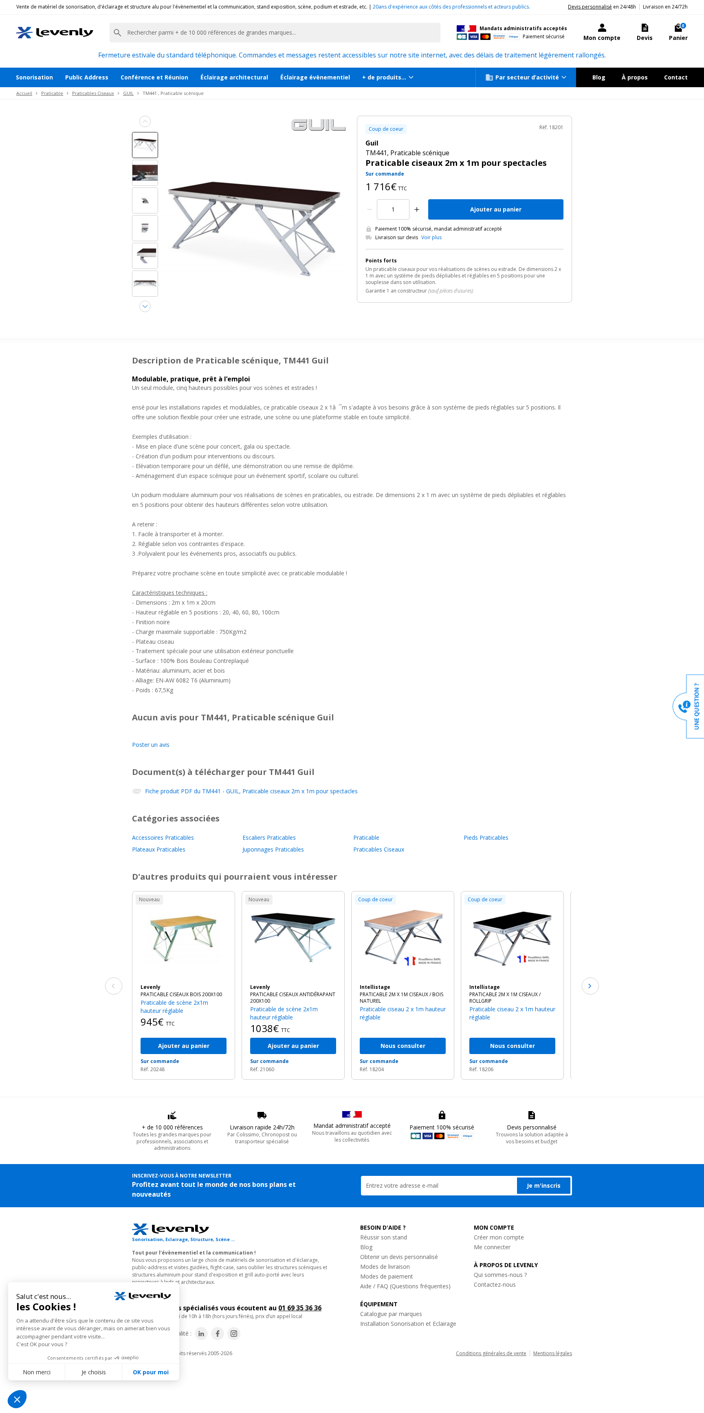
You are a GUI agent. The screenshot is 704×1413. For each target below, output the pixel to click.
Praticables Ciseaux (93, 93)
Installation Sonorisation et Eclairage (408, 1323)
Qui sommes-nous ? (500, 1275)
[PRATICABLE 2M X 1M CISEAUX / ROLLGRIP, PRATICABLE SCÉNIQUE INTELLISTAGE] (512, 938)
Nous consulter (403, 1046)
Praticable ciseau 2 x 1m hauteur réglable (403, 1013)
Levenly (151, 987)
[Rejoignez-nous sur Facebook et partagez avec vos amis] (217, 1333)
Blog (598, 77)
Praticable (52, 93)
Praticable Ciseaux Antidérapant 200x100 (292, 997)
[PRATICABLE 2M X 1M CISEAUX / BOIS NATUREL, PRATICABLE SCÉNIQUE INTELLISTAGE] (403, 938)
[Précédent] (113, 986)
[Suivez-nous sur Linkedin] (201, 1333)
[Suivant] (590, 986)
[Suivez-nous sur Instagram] (233, 1333)
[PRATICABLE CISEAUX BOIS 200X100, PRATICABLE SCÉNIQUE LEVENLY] (184, 938)
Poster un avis (150, 744)
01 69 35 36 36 (299, 1307)
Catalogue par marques (391, 1314)
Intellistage (375, 987)
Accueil (24, 93)
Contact (676, 77)
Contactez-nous (495, 1284)
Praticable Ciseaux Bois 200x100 (181, 994)
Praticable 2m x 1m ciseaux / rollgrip (505, 997)
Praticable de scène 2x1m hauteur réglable (174, 1007)
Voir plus (431, 237)
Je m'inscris (544, 1185)
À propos (635, 77)
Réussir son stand (383, 1237)
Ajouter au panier (495, 209)
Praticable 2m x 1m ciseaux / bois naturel (401, 997)
